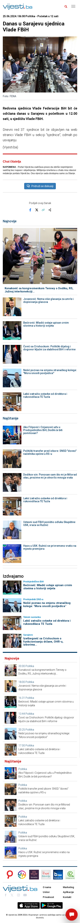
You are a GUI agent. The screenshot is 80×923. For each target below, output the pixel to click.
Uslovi (46, 892)
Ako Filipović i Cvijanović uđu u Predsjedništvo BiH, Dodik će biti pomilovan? (43, 430)
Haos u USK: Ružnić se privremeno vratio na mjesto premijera (49, 547)
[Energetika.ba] (71, 874)
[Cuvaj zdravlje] (46, 874)
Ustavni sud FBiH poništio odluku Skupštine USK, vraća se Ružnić (49, 524)
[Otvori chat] (71, 915)
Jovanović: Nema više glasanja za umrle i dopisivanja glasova (48, 300)
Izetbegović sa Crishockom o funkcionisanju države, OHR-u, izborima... (43, 641)
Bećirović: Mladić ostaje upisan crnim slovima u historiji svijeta (46, 324)
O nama (47, 887)
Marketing (68, 887)
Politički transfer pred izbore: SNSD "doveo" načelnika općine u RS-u (49, 452)
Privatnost (48, 897)
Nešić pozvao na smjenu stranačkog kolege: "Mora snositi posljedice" (50, 372)
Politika (29, 666)
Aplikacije (68, 892)
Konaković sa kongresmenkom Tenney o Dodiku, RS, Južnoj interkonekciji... (39, 290)
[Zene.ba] (34, 874)
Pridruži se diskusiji (42, 186)
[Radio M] (9, 874)
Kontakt (67, 897)
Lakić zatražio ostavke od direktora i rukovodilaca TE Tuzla (45, 395)
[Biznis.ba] (58, 874)
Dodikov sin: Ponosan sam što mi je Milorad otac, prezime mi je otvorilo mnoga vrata (50, 476)
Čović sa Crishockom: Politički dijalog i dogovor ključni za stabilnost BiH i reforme (49, 348)
